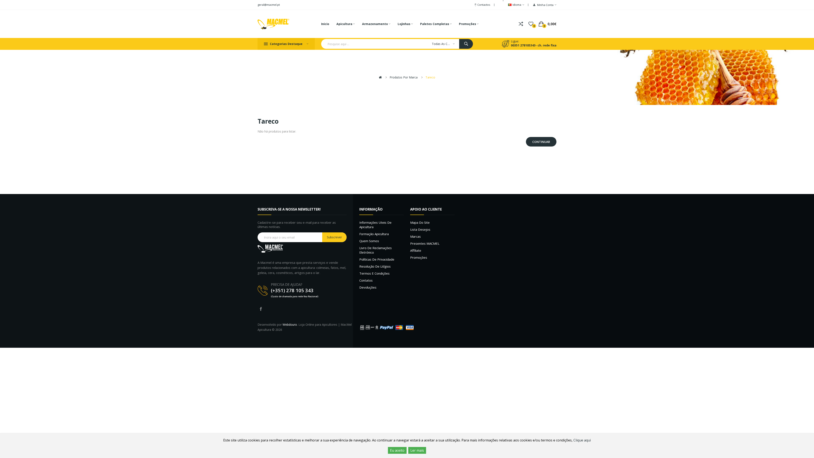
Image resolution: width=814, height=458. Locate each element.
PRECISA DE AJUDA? (286, 284)
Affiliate (415, 250)
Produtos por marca (404, 77)
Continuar (541, 142)
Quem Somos (369, 241)
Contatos (366, 280)
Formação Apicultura (374, 234)
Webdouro (290, 325)
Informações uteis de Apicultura (375, 224)
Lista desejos (420, 229)
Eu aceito (397, 450)
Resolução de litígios (375, 266)
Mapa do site (420, 222)
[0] (530, 24)
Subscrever (334, 237)
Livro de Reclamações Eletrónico (375, 250)
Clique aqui (582, 440)
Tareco (430, 77)
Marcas (415, 236)
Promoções (418, 257)
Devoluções (367, 287)
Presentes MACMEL (424, 243)
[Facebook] (261, 308)
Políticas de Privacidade (376, 259)
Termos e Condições (374, 273)
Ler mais (417, 450)
